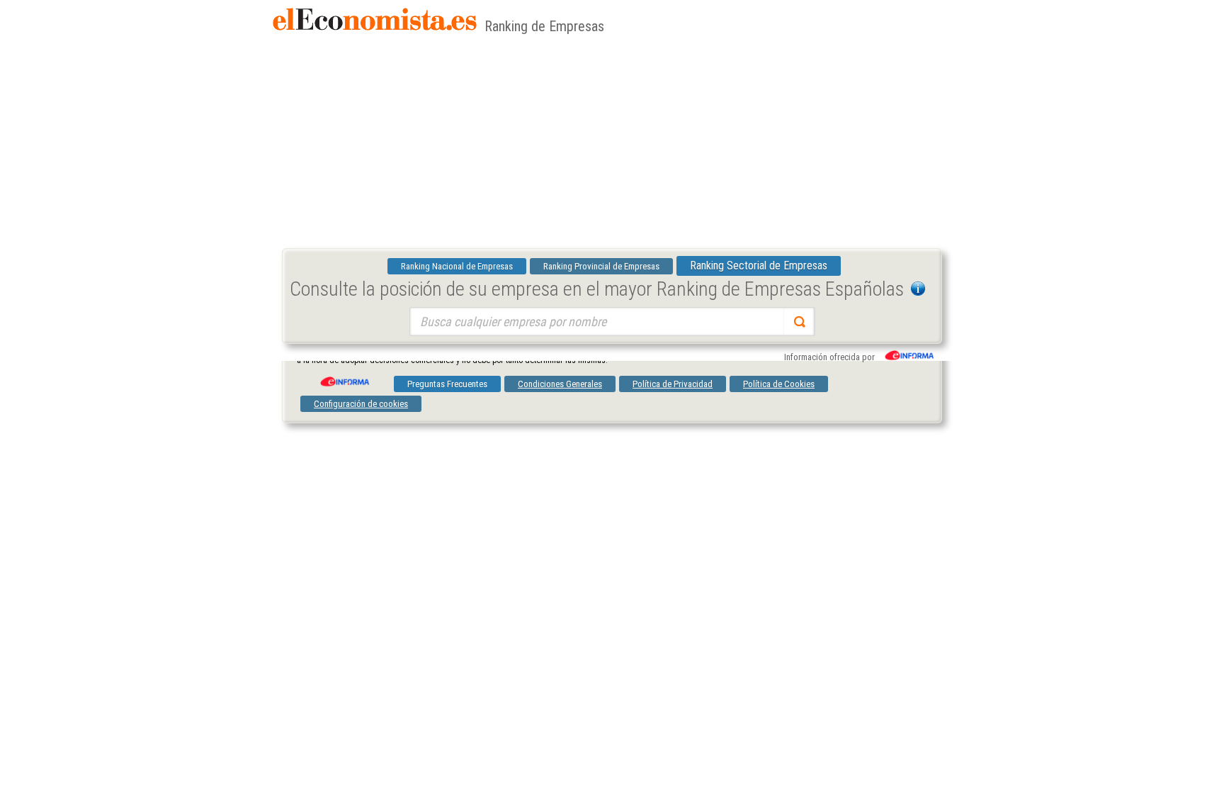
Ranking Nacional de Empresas (457, 266)
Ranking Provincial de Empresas (601, 266)
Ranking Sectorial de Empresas (758, 265)
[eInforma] (343, 376)
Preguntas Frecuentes (447, 384)
